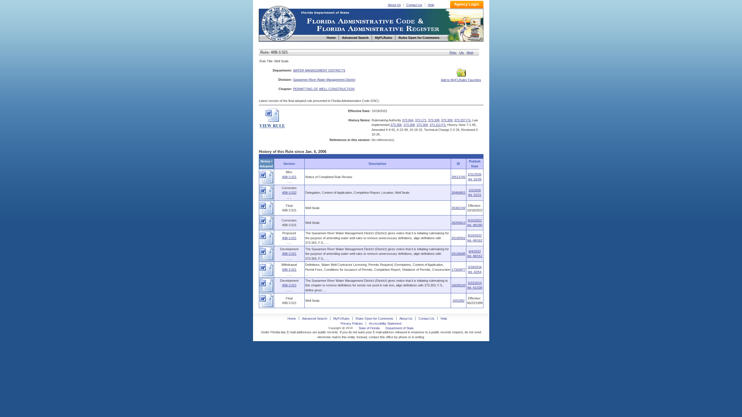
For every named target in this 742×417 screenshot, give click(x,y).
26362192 (458, 208)
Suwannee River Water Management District (324, 79)
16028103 (458, 285)
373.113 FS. (438, 125)
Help (431, 5)
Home (278, 22)
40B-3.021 (289, 177)
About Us (394, 5)
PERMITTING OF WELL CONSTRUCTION (323, 89)
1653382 (458, 300)
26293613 (458, 222)
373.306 (396, 125)
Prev (453, 52)
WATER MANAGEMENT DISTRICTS (319, 70)
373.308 (433, 120)
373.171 (420, 120)
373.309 (446, 120)
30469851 (458, 192)
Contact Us (414, 5)
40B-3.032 (289, 192)
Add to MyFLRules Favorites (461, 80)
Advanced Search (314, 318)
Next (470, 52)
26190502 (458, 238)
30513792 (458, 177)
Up (461, 52)
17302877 (458, 269)
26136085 (458, 253)
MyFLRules (341, 318)
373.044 (407, 120)
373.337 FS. (462, 120)
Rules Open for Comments (374, 318)
